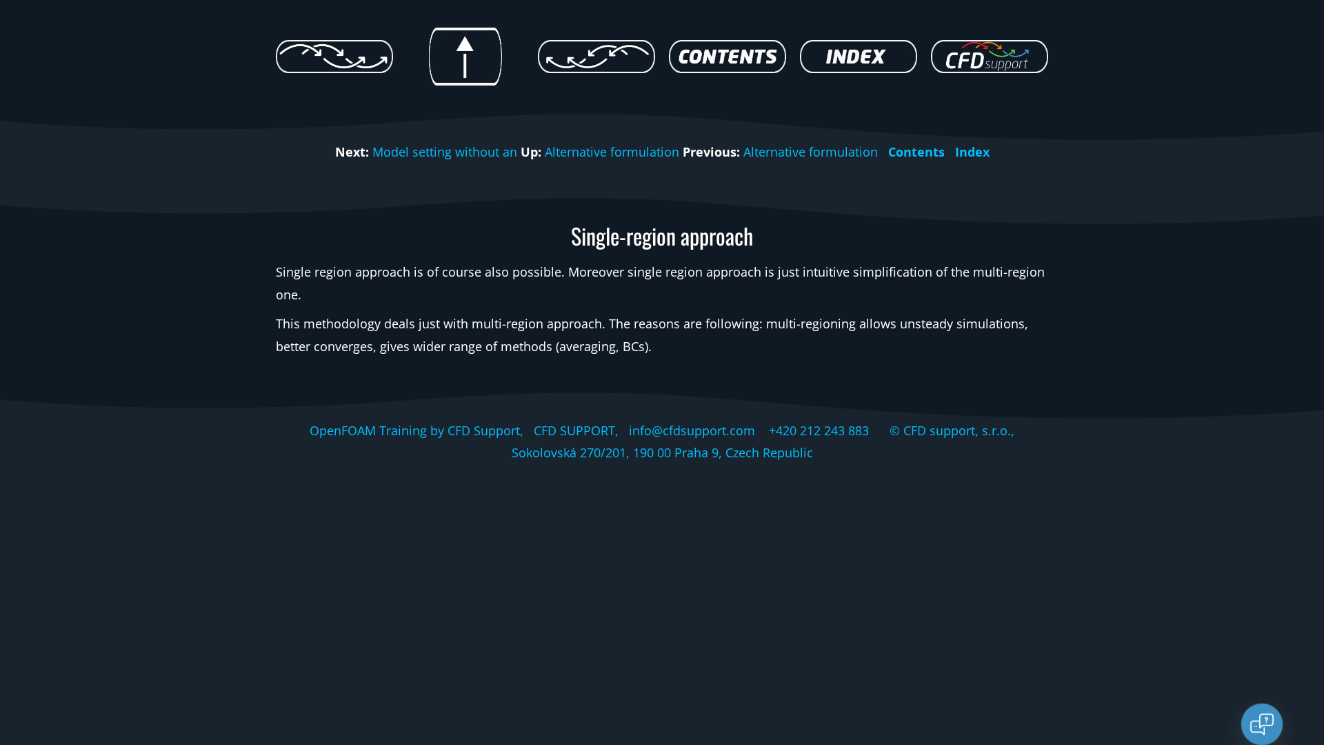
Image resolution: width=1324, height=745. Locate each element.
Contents (916, 151)
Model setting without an (444, 151)
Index (972, 151)
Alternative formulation (612, 151)
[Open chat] (1262, 724)
